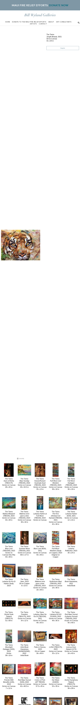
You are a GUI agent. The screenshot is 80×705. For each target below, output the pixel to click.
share (21, 458)
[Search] (78, 23)
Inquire (62, 48)
